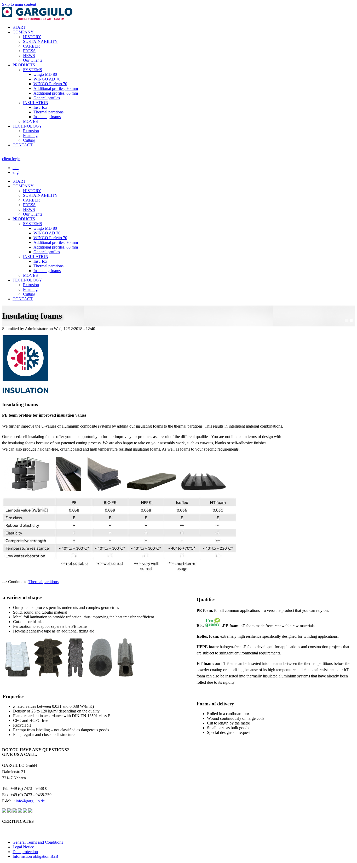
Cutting (29, 140)
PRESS (29, 51)
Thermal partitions (48, 112)
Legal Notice (23, 847)
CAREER (31, 46)
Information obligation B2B (35, 856)
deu (16, 167)
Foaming (30, 135)
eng (16, 172)
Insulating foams (47, 116)
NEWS (29, 55)
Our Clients (32, 60)
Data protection (25, 851)
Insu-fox (40, 107)
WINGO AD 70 (46, 79)
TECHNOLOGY (27, 126)
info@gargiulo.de (30, 801)
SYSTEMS (32, 69)
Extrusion (31, 131)
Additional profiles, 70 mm (55, 88)
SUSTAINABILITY (40, 41)
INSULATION (35, 102)
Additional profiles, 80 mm (55, 93)
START (19, 27)
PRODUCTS (24, 65)
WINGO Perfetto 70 (50, 84)
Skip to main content (19, 4)
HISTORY (32, 36)
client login (11, 159)
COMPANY (23, 32)
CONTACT (23, 145)
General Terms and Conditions (38, 842)
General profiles (46, 98)
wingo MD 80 (45, 74)
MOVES (30, 121)
